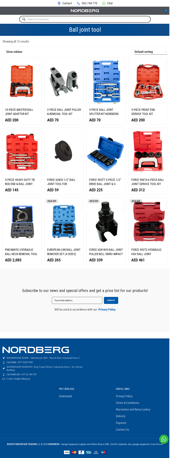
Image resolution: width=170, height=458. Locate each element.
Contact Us (122, 429)
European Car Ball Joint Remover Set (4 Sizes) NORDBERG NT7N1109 (63, 254)
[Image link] (35, 349)
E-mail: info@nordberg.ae (18, 378)
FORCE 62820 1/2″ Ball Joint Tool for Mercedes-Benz (61, 184)
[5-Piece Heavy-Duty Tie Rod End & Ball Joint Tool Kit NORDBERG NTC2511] (21, 152)
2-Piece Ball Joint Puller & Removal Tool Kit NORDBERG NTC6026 (64, 114)
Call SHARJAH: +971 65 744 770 (21, 374)
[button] (37, 62)
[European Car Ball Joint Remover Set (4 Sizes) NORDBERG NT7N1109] (64, 222)
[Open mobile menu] (4, 10)
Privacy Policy (124, 396)
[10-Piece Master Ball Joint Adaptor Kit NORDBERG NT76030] (21, 82)
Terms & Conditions (127, 403)
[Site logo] (85, 10)
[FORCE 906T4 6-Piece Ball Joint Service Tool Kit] (148, 152)
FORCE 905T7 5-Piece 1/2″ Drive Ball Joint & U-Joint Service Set (105, 184)
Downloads (65, 396)
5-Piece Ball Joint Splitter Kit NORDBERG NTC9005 (104, 114)
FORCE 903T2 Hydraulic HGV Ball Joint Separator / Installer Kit (148, 254)
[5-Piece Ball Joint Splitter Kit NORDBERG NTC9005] (106, 82)
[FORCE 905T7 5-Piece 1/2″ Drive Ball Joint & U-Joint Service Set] (106, 152)
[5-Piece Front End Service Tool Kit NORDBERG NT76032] (148, 82)
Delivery (121, 416)
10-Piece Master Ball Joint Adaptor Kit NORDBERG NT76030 (19, 114)
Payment (121, 423)
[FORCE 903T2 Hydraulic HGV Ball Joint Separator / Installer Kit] (148, 222)
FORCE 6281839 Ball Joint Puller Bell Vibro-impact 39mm (106, 254)
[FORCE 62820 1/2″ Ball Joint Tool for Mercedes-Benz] (64, 152)
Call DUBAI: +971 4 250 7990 (19, 362)
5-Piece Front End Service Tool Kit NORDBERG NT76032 (143, 114)
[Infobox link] (64, 3)
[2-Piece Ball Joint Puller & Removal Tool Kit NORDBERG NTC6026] (64, 82)
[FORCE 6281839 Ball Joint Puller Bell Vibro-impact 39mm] (106, 222)
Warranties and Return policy (133, 409)
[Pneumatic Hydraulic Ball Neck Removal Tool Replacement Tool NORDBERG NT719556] (21, 222)
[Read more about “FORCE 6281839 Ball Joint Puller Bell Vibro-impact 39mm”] (121, 202)
